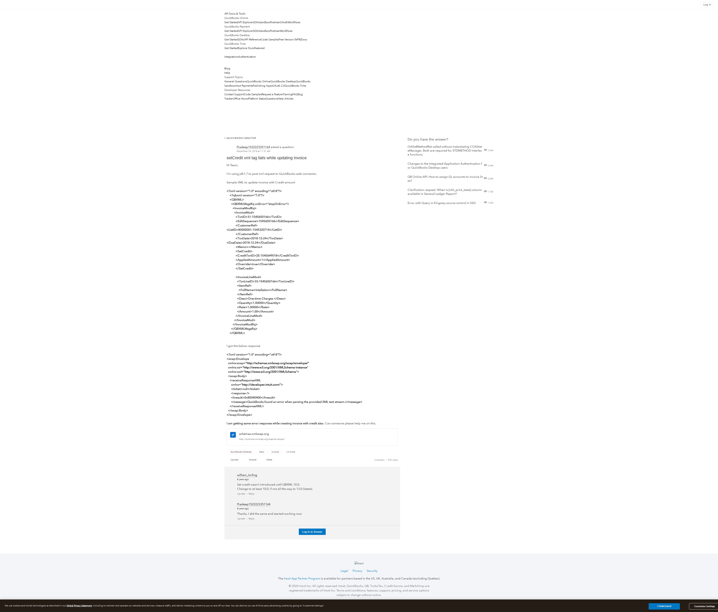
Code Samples (270, 39)
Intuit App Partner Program (302, 578)
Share (269, 459)
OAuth (284, 22)
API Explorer (245, 22)
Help (227, 72)
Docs (304, 39)
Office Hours (240, 98)
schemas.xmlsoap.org (254, 434)
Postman (275, 22)
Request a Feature (272, 94)
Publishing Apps (262, 85)
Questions (272, 98)
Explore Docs (246, 48)
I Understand (664, 606)
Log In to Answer (312, 531)
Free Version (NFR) (290, 39)
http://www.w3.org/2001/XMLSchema (270, 371)
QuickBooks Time (295, 85)
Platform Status (257, 98)
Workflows (294, 22)
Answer (253, 459)
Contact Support (234, 94)
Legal (344, 571)
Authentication (247, 56)
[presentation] (233, 435)
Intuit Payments (244, 85)
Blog (227, 68)
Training (287, 94)
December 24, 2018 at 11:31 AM (253, 151)
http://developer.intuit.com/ (261, 384)
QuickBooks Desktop (283, 81)
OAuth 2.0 (278, 85)
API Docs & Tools (234, 13)
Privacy (357, 571)
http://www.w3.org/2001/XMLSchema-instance (275, 367)
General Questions (235, 81)
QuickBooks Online (258, 81)
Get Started (231, 22)
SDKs (256, 22)
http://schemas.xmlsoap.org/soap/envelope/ (277, 363)
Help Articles (285, 98)
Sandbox (264, 22)
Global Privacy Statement (79, 605)
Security (372, 571)
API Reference (252, 39)
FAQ (295, 94)
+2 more (290, 452)
